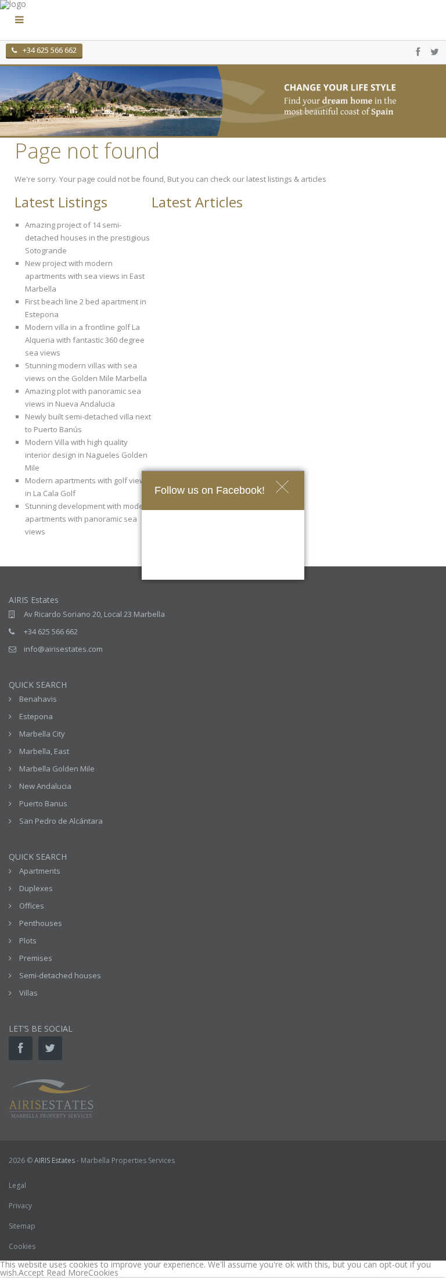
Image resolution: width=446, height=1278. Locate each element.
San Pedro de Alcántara (61, 821)
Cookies (22, 1246)
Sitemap (22, 1226)
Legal (17, 1185)
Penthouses (40, 923)
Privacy (20, 1206)
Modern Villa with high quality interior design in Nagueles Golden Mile (86, 455)
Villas (28, 993)
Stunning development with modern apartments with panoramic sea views (88, 519)
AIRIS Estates (54, 1160)
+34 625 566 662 (50, 50)
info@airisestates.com (63, 649)
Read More (67, 1272)
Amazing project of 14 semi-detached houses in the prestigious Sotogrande (87, 238)
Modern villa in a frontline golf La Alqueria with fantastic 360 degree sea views (85, 340)
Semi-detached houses (60, 975)
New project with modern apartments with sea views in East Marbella (85, 276)
